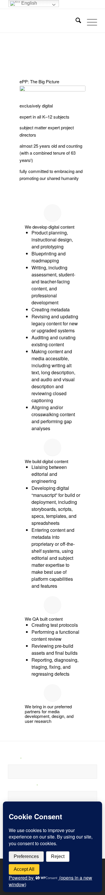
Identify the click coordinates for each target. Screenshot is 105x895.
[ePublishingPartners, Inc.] (43, 20)
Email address (23, 785)
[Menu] (89, 20)
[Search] (75, 20)
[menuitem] (75, 20)
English (28, 3)
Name (15, 759)
